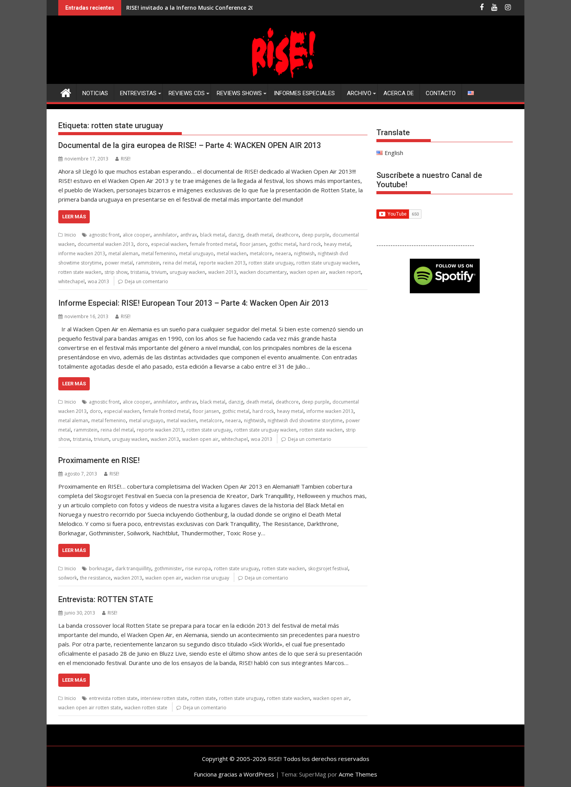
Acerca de (398, 93)
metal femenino (158, 253)
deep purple (315, 235)
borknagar (100, 568)
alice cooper (136, 235)
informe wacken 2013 (81, 253)
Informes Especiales (304, 93)
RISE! (126, 158)
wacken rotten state (145, 707)
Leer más (74, 216)
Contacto (441, 93)
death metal (259, 235)
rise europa (198, 568)
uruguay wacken (187, 272)
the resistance (95, 578)
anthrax (188, 235)
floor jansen (253, 244)
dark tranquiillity (133, 568)
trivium (159, 272)
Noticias (95, 93)
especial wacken (169, 244)
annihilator (165, 235)
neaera (283, 253)
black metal (212, 235)
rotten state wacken (79, 272)
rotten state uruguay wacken (327, 262)
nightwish (304, 253)
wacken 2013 (222, 272)
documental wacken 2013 (106, 244)
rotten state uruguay (271, 262)
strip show (115, 272)
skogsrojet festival (328, 568)
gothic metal (282, 244)
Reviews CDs (187, 93)
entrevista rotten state (113, 698)
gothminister (168, 568)
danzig (235, 235)
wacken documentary (263, 272)
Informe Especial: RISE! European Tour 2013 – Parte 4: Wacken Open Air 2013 (193, 303)
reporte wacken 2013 (222, 262)
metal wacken (232, 253)
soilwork (67, 578)
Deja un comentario (146, 281)
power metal (119, 262)
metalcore (261, 253)
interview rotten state (164, 698)
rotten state (203, 698)
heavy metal (337, 244)
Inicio (70, 235)
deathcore (287, 235)
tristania (139, 272)
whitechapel (71, 281)
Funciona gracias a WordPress (234, 774)
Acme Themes (358, 774)
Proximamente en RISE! (99, 460)
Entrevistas (138, 93)
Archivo (359, 93)
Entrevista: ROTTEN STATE (105, 599)
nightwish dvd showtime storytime (305, 420)
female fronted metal (213, 244)
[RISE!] (285, 79)
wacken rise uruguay (207, 578)
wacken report (345, 272)
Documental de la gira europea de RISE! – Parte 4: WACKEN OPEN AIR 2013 (189, 145)
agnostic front (104, 235)
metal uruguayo (196, 253)
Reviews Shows (239, 93)
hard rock (310, 244)
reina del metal (179, 262)
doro (142, 244)
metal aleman (123, 253)
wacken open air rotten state (89, 707)
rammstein (148, 262)
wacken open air (308, 272)
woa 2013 (98, 281)
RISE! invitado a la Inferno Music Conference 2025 (193, 7)
